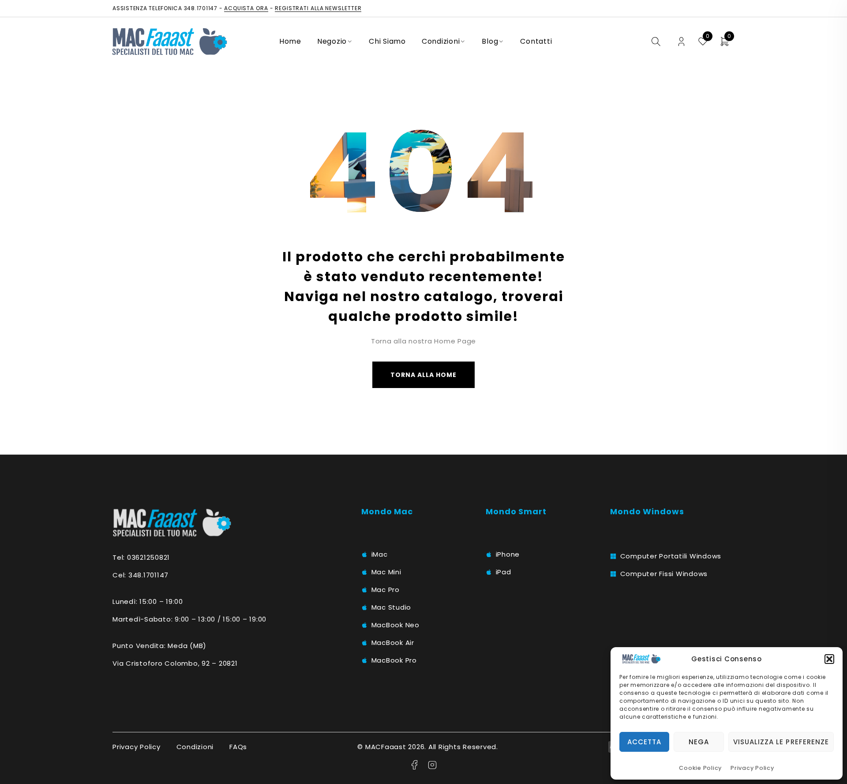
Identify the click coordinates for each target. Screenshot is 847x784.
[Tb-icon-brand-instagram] (432, 765)
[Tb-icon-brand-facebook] (414, 765)
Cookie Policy (700, 768)
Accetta (644, 741)
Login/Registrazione (681, 42)
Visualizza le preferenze (781, 741)
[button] (829, 659)
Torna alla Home (423, 374)
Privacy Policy (752, 768)
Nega (699, 741)
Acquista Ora (246, 8)
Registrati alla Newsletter (318, 8)
